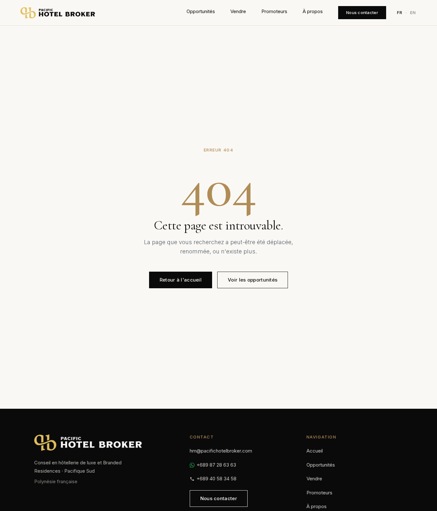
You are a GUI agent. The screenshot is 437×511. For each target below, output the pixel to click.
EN (413, 12)
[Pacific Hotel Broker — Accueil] (57, 13)
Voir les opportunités (252, 280)
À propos (313, 11)
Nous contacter (362, 12)
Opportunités (201, 11)
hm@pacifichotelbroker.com (221, 451)
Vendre (238, 11)
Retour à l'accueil (181, 280)
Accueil (314, 451)
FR (399, 12)
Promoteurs (274, 11)
